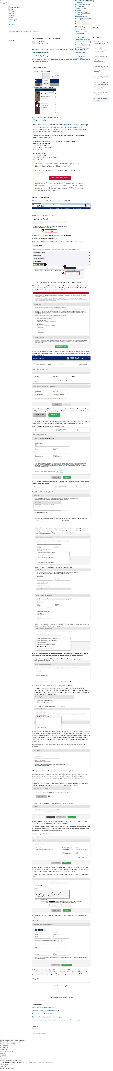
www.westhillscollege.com (48, 201)
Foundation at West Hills (82, 49)
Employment (3, 1059)
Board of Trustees (80, 8)
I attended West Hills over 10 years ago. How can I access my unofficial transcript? (56, 1020)
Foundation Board (80, 51)
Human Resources (80, 37)
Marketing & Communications (83, 41)
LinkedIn (38, 979)
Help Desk (3, 1055)
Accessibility (32, 1062)
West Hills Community (81, 16)
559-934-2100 (4, 1044)
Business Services (80, 30)
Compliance (40, 1062)
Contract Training (80, 22)
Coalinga (11, 11)
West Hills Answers (14, 31)
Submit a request (68, 997)
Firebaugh (11, 15)
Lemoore (11, 13)
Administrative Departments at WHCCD (86, 28)
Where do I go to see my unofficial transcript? (45, 1011)
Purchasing (78, 43)
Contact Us (3, 1057)
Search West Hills (5, 1068)
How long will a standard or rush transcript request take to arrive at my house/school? (101, 85)
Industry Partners (80, 20)
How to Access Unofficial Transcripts (43, 1007)
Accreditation (4, 1060)
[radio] (57, 989)
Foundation (78, 45)
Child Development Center (83, 18)
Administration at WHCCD (82, 4)
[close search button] (0, 1070)
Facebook (33, 979)
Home (11, 9)
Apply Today (17, 1060)
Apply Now (12, 24)
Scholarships (79, 58)
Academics (26, 31)
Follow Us (3, 1064)
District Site (12, 1044)
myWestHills (12, 21)
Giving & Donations (80, 56)
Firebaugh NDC (4, 1049)
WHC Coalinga (4, 1045)
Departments (79, 24)
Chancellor (78, 10)
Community (78, 12)
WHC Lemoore (4, 1047)
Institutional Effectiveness (82, 39)
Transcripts (35, 31)
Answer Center (13, 19)
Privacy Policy (50, 1062)
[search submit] (29, 1068)
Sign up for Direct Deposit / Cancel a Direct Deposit (47, 1017)
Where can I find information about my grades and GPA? (100, 50)
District (11, 17)
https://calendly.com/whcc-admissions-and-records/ (62, 972)
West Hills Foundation (6, 1051)
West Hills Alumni (80, 52)
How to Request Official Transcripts (100, 99)
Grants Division (79, 33)
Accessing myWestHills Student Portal (43, 1014)
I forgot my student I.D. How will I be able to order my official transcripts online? (100, 59)
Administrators (79, 6)
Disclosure (11, 1060)
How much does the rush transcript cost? (101, 77)
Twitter (35, 979)
